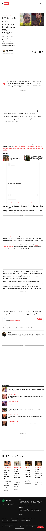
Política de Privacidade (19, 527)
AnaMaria (21, 501)
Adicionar (40, 318)
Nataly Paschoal (9, 50)
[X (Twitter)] (9, 504)
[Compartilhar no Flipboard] (40, 52)
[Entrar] (43, 4)
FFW (29, 502)
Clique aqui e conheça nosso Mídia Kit (9, 521)
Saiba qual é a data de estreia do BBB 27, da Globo (28, 474)
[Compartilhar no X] (38, 52)
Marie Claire (37, 509)
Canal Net (21, 509)
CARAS (41, 501)
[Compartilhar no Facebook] (35, 52)
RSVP (25, 505)
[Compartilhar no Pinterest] (42, 52)
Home (3, 15)
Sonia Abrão (29, 327)
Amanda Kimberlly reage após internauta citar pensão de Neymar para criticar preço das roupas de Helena (26, 390)
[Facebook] (6, 504)
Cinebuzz (20, 502)
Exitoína (32, 509)
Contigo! (25, 502)
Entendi (40, 527)
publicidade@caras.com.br (25, 520)
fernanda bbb (13, 327)
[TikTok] (14, 504)
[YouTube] (11, 504)
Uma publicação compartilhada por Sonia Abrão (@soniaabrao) (23, 202)
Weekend (37, 510)
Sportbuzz (21, 505)
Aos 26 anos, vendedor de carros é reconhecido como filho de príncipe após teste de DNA (25, 417)
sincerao (21, 327)
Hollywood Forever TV (35, 502)
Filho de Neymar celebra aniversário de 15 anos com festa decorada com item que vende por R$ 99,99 (25, 403)
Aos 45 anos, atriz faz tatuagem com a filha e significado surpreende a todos (23, 423)
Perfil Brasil (36, 503)
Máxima (31, 503)
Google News (12, 320)
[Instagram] (3, 504)
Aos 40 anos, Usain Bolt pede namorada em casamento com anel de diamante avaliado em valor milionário (24, 410)
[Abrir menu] (3, 3)
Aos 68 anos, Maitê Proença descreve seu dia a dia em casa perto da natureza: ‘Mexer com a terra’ (25, 397)
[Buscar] (38, 4)
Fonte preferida (17, 320)
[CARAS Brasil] (6, 3)
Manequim (27, 503)
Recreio (41, 503)
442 (41, 510)
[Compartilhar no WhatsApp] (33, 52)
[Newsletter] (41, 4)
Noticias (20, 510)
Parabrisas (25, 510)
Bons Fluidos (36, 501)
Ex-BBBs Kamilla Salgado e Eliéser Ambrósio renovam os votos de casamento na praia (17, 477)
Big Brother (8, 15)
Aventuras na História (27, 501)
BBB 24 (5, 327)
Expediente (21, 514)
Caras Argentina (27, 509)
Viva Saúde (29, 505)
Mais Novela (21, 503)
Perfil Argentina (31, 510)
